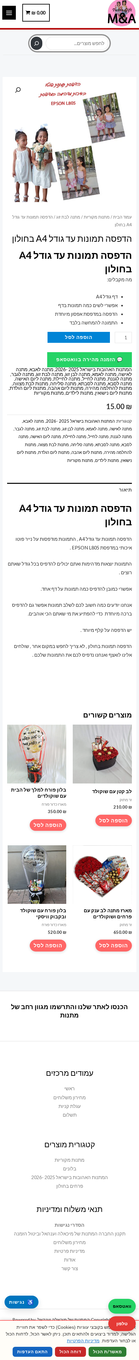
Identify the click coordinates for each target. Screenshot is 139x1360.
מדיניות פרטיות (69, 1251)
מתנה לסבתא (92, 383)
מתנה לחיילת (66, 378)
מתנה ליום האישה (33, 378)
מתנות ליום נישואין (113, 393)
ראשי (69, 1088)
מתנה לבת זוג (68, 217)
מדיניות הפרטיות (83, 1340)
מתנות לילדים (79, 393)
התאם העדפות (32, 1351)
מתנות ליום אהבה (65, 388)
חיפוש (69, 33)
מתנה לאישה (121, 428)
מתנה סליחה (63, 383)
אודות (69, 1259)
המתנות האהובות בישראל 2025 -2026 (93, 369)
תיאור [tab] (125, 489)
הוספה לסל (78, 337)
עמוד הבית (122, 217)
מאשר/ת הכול (107, 1351)
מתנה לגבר (22, 374)
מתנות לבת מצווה (30, 383)
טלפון (122, 1323)
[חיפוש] (36, 43)
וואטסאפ (122, 1306)
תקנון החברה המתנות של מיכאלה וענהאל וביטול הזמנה (69, 1233)
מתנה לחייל (94, 378)
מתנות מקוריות (97, 217)
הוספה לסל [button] (113, 820)
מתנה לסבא (120, 383)
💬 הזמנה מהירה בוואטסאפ (89, 359)
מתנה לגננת (120, 378)
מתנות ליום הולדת (28, 388)
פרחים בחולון (69, 1186)
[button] (18, 90)
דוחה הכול (70, 1351)
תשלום (70, 1115)
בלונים (69, 1168)
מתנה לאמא (104, 374)
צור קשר (69, 1268)
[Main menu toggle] (9, 12)
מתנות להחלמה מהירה (108, 388)
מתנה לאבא (41, 369)
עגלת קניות (70, 1106)
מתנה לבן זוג (77, 374)
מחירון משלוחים (69, 1097)
